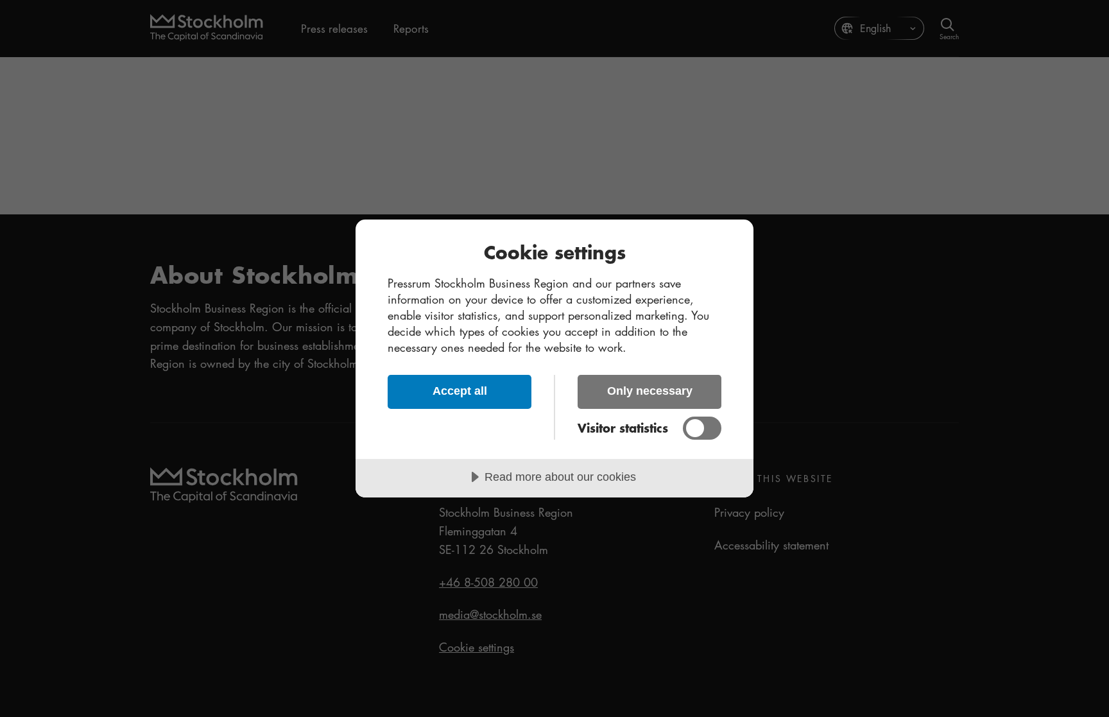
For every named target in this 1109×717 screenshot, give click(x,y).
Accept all (460, 390)
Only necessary (649, 390)
